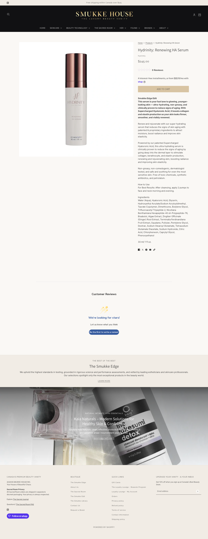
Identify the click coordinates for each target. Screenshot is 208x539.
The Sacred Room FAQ (25, 504)
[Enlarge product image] (76, 99)
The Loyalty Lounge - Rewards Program (129, 487)
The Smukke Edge (78, 482)
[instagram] (8, 3)
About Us (75, 487)
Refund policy (118, 506)
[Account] (194, 14)
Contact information (120, 515)
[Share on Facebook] (139, 249)
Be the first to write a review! (104, 332)
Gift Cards (116, 482)
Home (140, 43)
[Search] (8, 14)
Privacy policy (118, 501)
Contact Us (75, 506)
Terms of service (119, 510)
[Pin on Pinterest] (146, 249)
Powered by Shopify (104, 527)
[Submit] (198, 491)
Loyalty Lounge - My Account (124, 492)
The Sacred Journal (21, 499)
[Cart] (199, 14)
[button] (154, 249)
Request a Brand (78, 510)
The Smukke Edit (78, 496)
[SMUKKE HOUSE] (104, 15)
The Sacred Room (78, 492)
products (149, 43)
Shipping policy (118, 519)
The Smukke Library (79, 501)
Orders (114, 496)
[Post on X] (142, 249)
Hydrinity (142, 56)
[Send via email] (150, 249)
